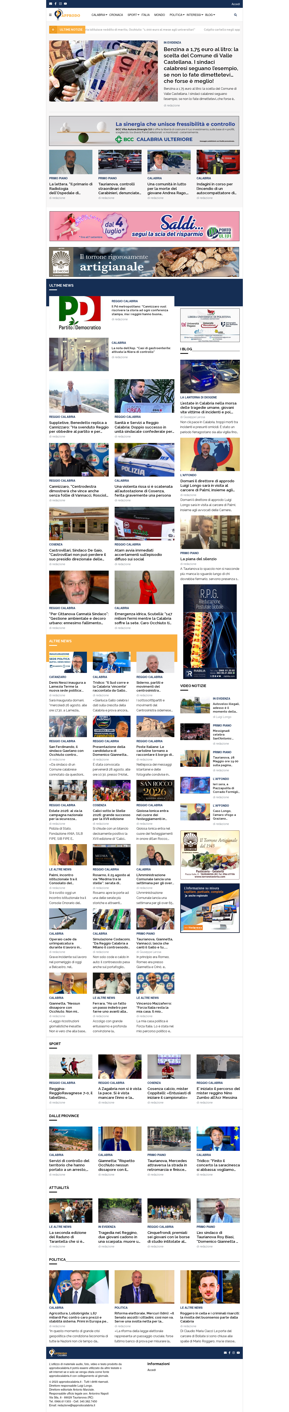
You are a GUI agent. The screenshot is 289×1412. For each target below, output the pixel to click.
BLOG (209, 15)
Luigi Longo (223, 716)
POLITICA (176, 15)
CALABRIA (98, 15)
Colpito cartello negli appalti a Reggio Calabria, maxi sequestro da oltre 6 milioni (194, 29)
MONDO (159, 15)
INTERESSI (194, 15)
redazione (173, 105)
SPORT (132, 15)
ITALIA (145, 15)
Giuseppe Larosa (150, 952)
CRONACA (116, 15)
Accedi (236, 4)
